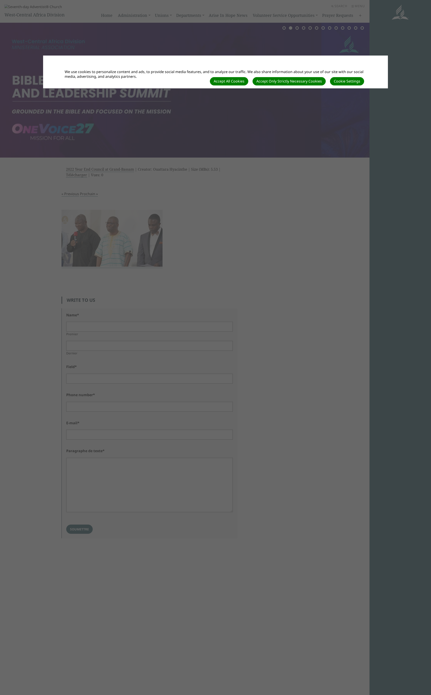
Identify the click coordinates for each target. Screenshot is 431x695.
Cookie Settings (347, 81)
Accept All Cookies (229, 81)
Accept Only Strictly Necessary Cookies (289, 81)
